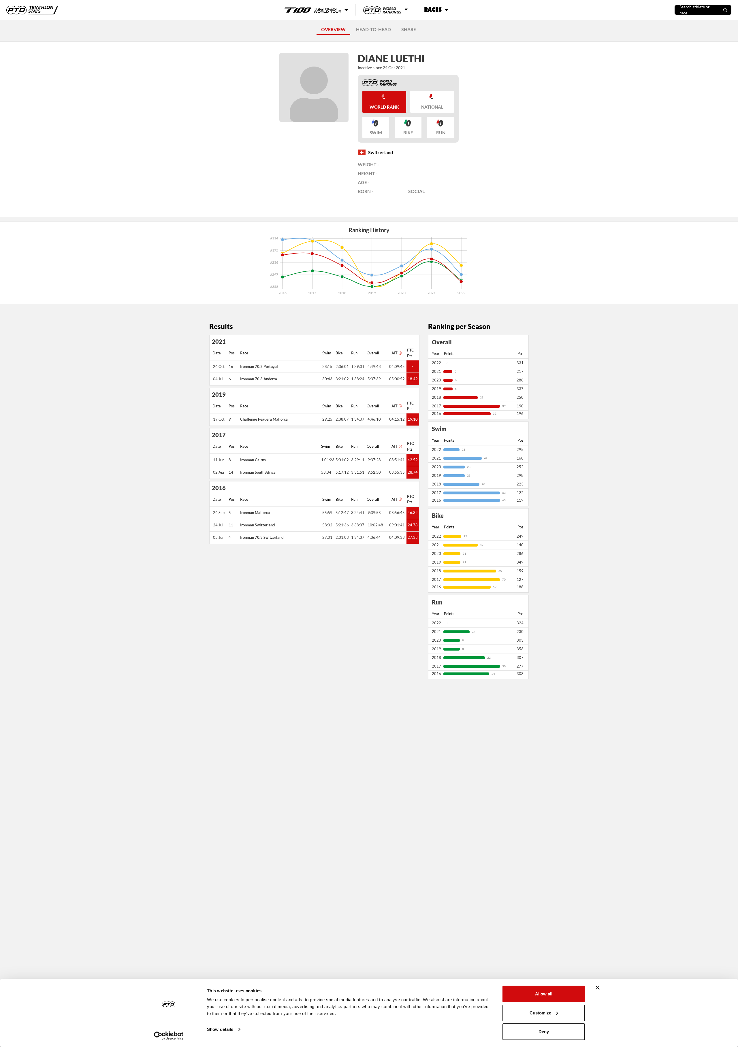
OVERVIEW (333, 29)
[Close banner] (598, 988)
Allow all (543, 993)
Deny (544, 1031)
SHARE (408, 29)
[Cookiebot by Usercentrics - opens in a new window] (169, 1035)
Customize (540, 1012)
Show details (220, 1029)
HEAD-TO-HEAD (373, 29)
